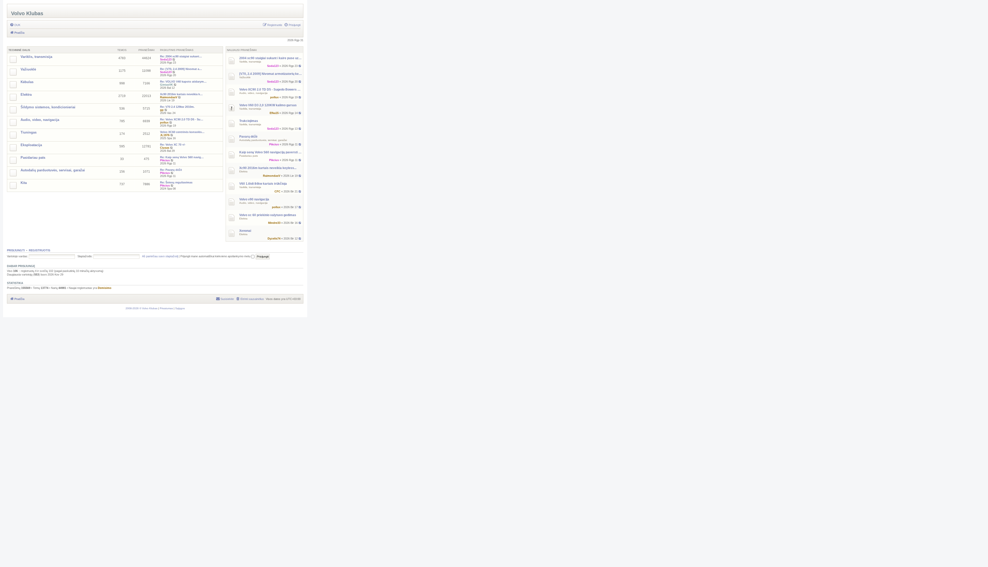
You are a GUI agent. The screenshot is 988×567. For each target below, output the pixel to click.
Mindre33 (274, 222)
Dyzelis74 (274, 238)
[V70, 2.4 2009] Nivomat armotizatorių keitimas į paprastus (270, 74)
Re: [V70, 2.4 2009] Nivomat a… (181, 68)
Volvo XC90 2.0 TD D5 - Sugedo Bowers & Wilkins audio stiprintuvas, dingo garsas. (270, 89)
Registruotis (39, 250)
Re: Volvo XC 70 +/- (173, 144)
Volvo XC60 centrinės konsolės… (182, 132)
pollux (274, 97)
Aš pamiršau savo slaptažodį (160, 256)
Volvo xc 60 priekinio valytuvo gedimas (267, 215)
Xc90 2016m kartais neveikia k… (181, 94)
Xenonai (245, 231)
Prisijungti (16, 250)
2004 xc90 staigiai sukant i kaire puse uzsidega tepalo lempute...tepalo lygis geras (270, 58)
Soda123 (273, 65)
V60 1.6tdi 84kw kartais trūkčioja (263, 183)
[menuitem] (15, 25)
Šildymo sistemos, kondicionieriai (48, 107)
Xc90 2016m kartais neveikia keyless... (267, 168)
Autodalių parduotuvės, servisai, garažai (263, 140)
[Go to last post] (300, 65)
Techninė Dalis (19, 50)
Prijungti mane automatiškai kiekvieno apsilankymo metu (215, 256)
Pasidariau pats (248, 155)
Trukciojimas (248, 121)
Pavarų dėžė (248, 136)
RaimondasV (271, 175)
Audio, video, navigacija (253, 93)
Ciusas (164, 147)
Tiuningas (29, 132)
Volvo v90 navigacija (254, 199)
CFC (277, 191)
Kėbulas (27, 82)
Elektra (243, 171)
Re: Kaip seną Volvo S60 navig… (182, 157)
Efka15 (274, 112)
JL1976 (165, 135)
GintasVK (166, 84)
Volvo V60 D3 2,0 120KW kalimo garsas (268, 105)
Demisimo (104, 287)
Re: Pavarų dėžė (171, 169)
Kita (24, 183)
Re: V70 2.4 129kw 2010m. (177, 106)
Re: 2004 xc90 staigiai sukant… (181, 56)
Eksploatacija (31, 145)
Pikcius (274, 144)
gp (162, 109)
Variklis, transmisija (250, 61)
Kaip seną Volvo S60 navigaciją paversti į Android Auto (270, 152)
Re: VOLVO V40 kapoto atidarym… (183, 81)
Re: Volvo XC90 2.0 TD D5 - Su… (181, 119)
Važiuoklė (245, 77)
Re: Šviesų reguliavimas (176, 182)
